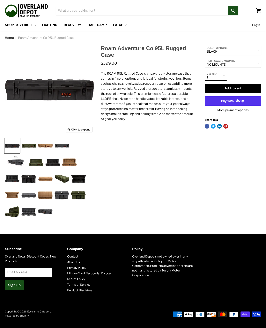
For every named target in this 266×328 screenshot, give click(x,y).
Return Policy (76, 279)
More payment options (233, 110)
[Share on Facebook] (207, 126)
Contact (72, 256)
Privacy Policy (76, 268)
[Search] (233, 10)
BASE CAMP (97, 25)
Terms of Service (79, 284)
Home (9, 38)
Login (256, 25)
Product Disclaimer (80, 290)
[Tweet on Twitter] (213, 126)
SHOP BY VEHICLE (19, 25)
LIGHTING (49, 25)
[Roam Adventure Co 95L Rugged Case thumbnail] (12, 145)
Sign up (14, 285)
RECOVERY (72, 25)
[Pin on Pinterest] (225, 126)
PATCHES (120, 25)
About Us (73, 262)
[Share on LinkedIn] (219, 126)
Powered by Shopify (17, 315)
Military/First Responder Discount (90, 273)
